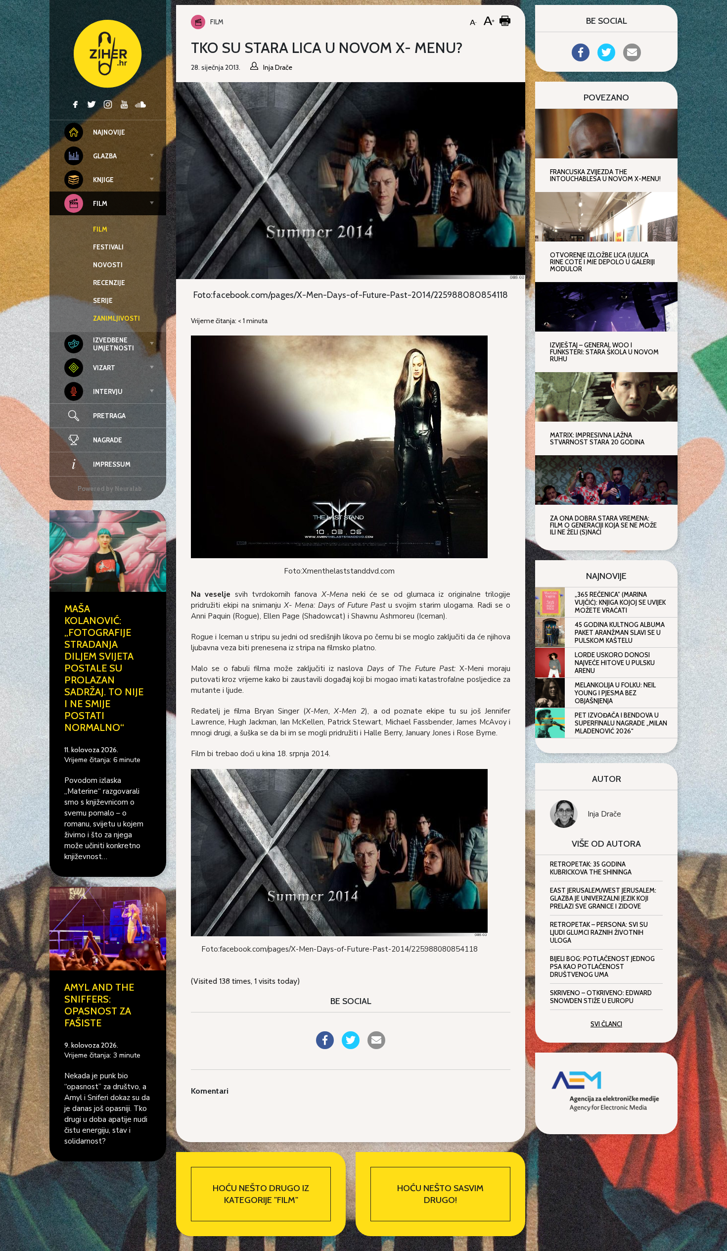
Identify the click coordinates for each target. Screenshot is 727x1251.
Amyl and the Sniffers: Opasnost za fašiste (99, 1005)
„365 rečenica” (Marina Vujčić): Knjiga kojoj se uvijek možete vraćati (620, 602)
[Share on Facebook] (325, 1046)
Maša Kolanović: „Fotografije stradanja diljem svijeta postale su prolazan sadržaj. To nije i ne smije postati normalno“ (103, 668)
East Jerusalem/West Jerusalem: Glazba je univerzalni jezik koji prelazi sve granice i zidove (603, 898)
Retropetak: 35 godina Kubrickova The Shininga (591, 868)
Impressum (112, 464)
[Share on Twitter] (351, 1046)
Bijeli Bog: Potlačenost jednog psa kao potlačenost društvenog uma (602, 966)
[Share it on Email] (376, 1046)
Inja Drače (604, 814)
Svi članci (606, 1024)
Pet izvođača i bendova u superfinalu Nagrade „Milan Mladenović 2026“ (621, 723)
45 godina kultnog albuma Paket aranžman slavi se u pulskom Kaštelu (620, 632)
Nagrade (107, 440)
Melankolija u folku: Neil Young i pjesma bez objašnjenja (615, 693)
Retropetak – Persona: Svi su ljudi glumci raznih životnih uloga (599, 932)
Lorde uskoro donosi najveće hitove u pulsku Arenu (615, 662)
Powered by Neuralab (110, 488)
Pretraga (109, 416)
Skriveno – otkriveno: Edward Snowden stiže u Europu (601, 997)
